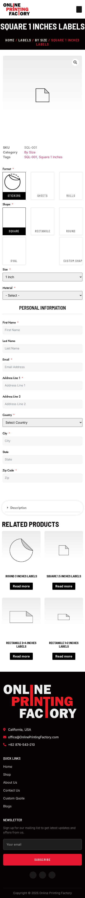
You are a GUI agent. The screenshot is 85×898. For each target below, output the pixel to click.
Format (7, 168)
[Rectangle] (41, 217)
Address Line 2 (11, 396)
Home (9, 40)
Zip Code (8, 470)
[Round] (69, 217)
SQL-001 (30, 157)
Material (7, 287)
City (5, 433)
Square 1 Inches (50, 157)
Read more (21, 586)
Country (7, 415)
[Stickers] (13, 182)
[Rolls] (69, 182)
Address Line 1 (11, 378)
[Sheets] (41, 182)
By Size (41, 40)
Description (18, 507)
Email (6, 359)
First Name (9, 322)
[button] (79, 9)
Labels (24, 40)
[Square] (13, 217)
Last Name (9, 341)
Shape (6, 204)
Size (5, 269)
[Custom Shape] (69, 247)
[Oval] (13, 247)
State (5, 452)
